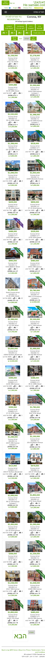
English (14, 8)
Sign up (11, 3)
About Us (20, 650)
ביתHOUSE (38, 27)
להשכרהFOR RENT (8, 27)
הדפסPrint (13, 38)
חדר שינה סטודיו (37, 33)
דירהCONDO (30, 27)
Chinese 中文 (26, 8)
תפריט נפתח (37, 12)
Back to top (4, 650)
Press (27, 650)
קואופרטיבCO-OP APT (19, 27)
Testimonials (34, 650)
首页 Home (12, 650)
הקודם (26, 38)
